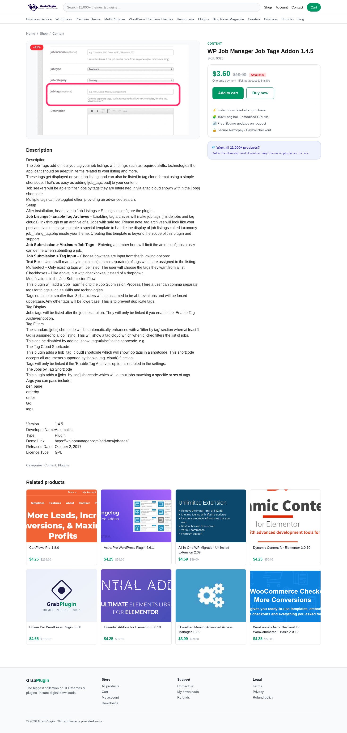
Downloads (110, 703)
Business (271, 19)
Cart (314, 7)
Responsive (185, 19)
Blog (300, 19)
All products (110, 686)
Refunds (183, 697)
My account (110, 697)
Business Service (39, 19)
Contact (297, 7)
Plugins (203, 19)
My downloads (188, 692)
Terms (257, 686)
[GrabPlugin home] (42, 7)
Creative (254, 19)
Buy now (260, 93)
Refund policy (263, 697)
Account (282, 7)
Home (30, 33)
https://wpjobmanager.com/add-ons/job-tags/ (91, 441)
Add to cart (228, 93)
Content (58, 33)
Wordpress (63, 19)
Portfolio (287, 19)
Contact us (185, 686)
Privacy (258, 692)
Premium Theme (88, 19)
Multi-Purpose (114, 19)
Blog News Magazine (228, 19)
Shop (268, 7)
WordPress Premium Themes (151, 19)
